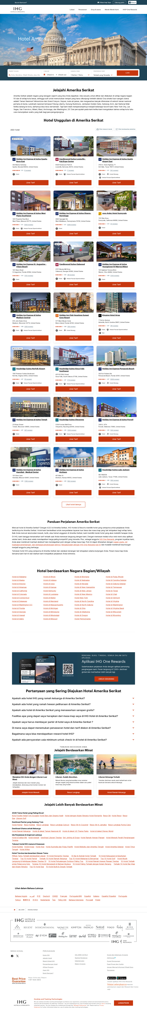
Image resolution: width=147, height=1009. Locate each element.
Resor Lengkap (42, 825)
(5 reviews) (27, 170)
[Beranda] (14, 909)
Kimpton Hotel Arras (111, 315)
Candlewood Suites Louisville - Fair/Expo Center (72, 160)
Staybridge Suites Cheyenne (71, 420)
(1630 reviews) (28, 224)
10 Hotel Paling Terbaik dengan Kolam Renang (92, 864)
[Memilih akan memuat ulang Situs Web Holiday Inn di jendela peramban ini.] (62, 935)
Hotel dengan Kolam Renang (77, 816)
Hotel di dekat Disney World (101, 831)
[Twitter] (17, 956)
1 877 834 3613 (34, 979)
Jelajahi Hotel (47, 958)
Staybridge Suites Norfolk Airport (30, 369)
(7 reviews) (70, 170)
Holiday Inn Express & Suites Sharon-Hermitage (75, 214)
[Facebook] (12, 956)
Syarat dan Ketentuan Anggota (117, 955)
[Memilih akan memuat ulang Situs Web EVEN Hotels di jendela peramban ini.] (41, 935)
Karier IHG (46, 955)
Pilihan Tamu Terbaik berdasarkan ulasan (29, 856)
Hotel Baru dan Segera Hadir (51, 816)
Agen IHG (46, 970)
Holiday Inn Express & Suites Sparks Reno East (31, 160)
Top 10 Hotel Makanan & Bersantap (83, 859)
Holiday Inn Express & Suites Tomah (31, 420)
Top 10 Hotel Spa (37, 867)
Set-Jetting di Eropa (71, 838)
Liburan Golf (21, 818)
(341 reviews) (114, 170)
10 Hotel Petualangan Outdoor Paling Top (66, 861)
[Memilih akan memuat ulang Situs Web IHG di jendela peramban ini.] (17, 9)
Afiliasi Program (48, 967)
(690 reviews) (114, 480)
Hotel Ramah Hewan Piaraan (92, 838)
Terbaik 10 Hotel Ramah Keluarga (53, 859)
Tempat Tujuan (13, 71)
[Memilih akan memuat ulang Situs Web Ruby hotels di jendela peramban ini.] (120, 927)
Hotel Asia (40, 847)
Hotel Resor (117, 816)
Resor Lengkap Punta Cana (119, 825)
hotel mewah (33, 838)
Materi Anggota (80, 964)
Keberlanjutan (79, 961)
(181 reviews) (114, 326)
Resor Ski (107, 816)
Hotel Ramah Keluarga (21, 831)
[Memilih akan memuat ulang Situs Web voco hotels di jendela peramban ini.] (110, 927)
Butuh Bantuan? (21, 2)
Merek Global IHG (49, 961)
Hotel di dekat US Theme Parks (75, 831)
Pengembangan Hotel (50, 964)
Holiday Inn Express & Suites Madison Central (28, 316)
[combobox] (25, 75)
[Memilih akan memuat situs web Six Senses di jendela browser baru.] (17, 927)
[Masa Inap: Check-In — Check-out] (55, 75)
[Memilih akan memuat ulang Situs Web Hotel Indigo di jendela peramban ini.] (88, 927)
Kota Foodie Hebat (20, 816)
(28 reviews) (71, 275)
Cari (128, 73)
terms (103, 1003)
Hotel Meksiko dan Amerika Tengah (89, 847)
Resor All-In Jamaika (98, 825)
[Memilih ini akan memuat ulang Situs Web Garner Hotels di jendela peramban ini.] (73, 935)
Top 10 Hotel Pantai (28, 859)
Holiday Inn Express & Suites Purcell (117, 420)
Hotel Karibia (17, 847)
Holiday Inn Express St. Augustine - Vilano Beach (31, 265)
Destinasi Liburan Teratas (51, 838)
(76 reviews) (28, 379)
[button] (132, 2)
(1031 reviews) (28, 275)
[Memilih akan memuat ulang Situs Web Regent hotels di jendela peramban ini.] (28, 927)
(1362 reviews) (28, 481)
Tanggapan (111, 970)
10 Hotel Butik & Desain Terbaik (59, 867)
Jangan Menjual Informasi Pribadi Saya (120, 967)
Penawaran (82, 9)
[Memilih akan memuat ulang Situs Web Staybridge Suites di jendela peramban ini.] (104, 935)
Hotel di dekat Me (19, 838)
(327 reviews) (28, 430)
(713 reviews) (71, 380)
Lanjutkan (123, 1003)
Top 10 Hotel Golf (107, 859)
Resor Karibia (29, 825)
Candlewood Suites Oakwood (72, 264)
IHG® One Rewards (130, 9)
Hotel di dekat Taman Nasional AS (46, 831)
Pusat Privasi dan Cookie (115, 964)
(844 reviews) (71, 481)
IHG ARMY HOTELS (81, 955)
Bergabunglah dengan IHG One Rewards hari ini (81, 545)
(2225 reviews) (28, 326)
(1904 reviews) (71, 430)
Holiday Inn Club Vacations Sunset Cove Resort (74, 316)
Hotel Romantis (95, 816)
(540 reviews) (114, 430)
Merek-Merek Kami (112, 9)
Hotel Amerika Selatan (114, 847)
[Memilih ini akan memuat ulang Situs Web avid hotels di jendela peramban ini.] (82, 935)
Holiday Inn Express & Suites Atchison (71, 471)
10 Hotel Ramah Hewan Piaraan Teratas (102, 861)
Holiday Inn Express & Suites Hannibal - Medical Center (28, 471)
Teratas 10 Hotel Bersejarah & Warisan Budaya (51, 864)
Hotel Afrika (25, 849)
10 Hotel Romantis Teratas (58, 856)
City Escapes (33, 816)
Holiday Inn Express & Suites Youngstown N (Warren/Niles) (115, 265)
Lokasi (72, 9)
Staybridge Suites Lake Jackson (116, 470)
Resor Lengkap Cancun (59, 825)
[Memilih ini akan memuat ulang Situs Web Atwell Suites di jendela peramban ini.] (92, 935)
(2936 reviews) (114, 379)
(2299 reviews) (71, 224)
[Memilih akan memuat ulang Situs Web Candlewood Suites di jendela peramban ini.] (128, 935)
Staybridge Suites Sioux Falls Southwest (71, 370)
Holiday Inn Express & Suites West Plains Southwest (31, 214)
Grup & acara (96, 9)
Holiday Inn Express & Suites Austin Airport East (117, 160)
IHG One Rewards (106, 539)
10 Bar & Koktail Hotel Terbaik (83, 856)
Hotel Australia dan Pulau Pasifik (59, 847)
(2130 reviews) (114, 275)
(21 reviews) (114, 224)
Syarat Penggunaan (113, 961)
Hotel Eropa (29, 847)
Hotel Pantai (17, 825)
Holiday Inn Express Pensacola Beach (118, 369)
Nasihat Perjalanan (81, 958)
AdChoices (110, 958)
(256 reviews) (71, 326)
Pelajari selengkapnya (117, 984)
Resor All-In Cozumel (79, 825)
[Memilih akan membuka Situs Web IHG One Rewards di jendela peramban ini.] (122, 942)
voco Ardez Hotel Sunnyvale (114, 213)
